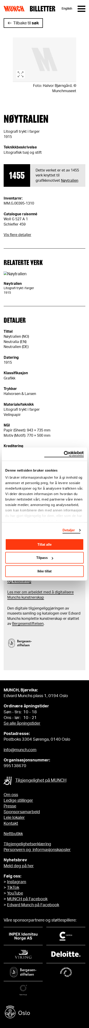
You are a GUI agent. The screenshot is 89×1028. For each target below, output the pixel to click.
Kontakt (11, 824)
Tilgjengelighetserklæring (27, 844)
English (67, 8)
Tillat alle (44, 544)
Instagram (16, 882)
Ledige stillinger (18, 801)
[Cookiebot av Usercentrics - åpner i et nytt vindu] (64, 454)
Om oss (11, 795)
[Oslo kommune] (44, 1013)
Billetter (42, 8)
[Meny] (81, 9)
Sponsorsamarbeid (22, 812)
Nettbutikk (13, 834)
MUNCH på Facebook (27, 899)
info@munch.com (20, 750)
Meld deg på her (19, 866)
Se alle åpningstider (22, 724)
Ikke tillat (44, 571)
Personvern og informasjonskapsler (37, 850)
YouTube (15, 893)
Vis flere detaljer (17, 235)
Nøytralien (69, 180)
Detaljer (69, 530)
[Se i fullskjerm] (44, 59)
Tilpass (42, 558)
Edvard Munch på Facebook (33, 905)
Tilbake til (26, 23)
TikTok (13, 888)
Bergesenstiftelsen (28, 624)
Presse (10, 806)
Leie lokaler (14, 818)
